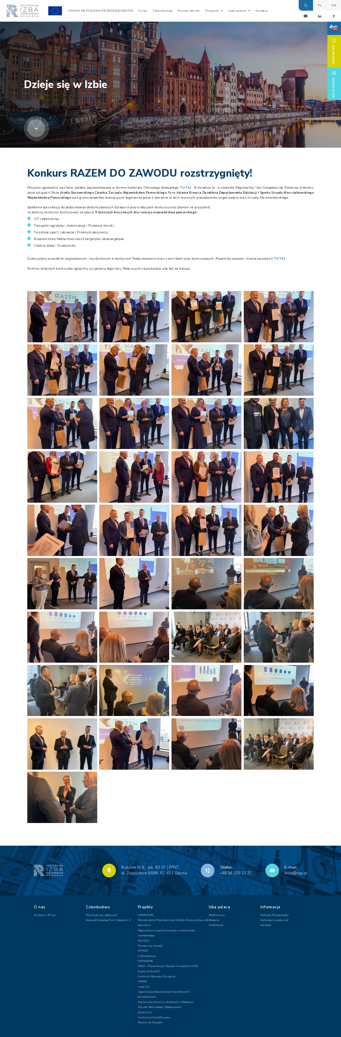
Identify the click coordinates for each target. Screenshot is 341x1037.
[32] (206, 530)
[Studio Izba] (334, 28)
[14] (134, 744)
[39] (134, 637)
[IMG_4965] (62, 690)
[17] (134, 316)
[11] (62, 744)
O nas (143, 11)
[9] (279, 423)
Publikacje (216, 925)
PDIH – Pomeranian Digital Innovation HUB (168, 966)
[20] (134, 370)
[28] (206, 477)
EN (334, 5)
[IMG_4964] (279, 637)
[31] (134, 530)
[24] (134, 423)
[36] (206, 583)
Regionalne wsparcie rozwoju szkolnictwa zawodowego (166, 932)
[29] (279, 477)
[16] (206, 316)
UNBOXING (146, 915)
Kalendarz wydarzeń (274, 920)
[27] (134, 477)
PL (320, 5)
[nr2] (206, 690)
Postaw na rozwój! (150, 946)
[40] (206, 637)
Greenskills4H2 (149, 971)
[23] (62, 423)
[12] (62, 316)
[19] (279, 316)
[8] (62, 797)
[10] (206, 744)
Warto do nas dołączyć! (101, 915)
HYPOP (143, 951)
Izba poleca (237, 11)
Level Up (143, 987)
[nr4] (279, 744)
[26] (62, 477)
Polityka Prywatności (274, 915)
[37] (279, 583)
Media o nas (217, 915)
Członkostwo (162, 11)
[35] (134, 583)
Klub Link (145, 1012)
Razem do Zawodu (150, 1022)
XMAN (142, 981)
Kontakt (261, 11)
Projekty (212, 11)
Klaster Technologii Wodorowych (159, 1007)
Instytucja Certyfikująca (154, 1017)
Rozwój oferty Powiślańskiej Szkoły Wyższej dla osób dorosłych (173, 922)
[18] (62, 370)
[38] (62, 637)
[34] (62, 583)
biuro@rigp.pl (295, 873)
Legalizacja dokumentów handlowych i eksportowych (164, 994)
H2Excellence (147, 956)
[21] (206, 370)
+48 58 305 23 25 (236, 873)
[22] (279, 370)
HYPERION (145, 961)
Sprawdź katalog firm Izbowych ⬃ (109, 920)
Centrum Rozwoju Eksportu (156, 976)
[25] (206, 423)
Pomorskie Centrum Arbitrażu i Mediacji (165, 1002)
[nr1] (134, 690)
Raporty (214, 920)
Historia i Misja (45, 915)
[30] (62, 530)
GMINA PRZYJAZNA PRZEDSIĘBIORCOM (101, 11)
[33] (279, 530)
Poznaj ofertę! (188, 11)
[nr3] (279, 690)
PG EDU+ (144, 941)
